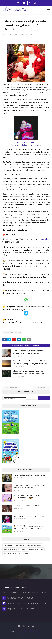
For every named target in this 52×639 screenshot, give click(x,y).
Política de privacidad (30, 635)
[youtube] (18, 3)
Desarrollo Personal (12, 332)
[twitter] (29, 3)
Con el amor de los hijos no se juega (29, 516)
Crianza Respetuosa (34, 545)
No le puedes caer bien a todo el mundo (31, 475)
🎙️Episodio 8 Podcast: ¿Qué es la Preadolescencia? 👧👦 (27, 496)
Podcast (23, 549)
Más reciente (11, 388)
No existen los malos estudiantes (27, 506)
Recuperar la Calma (36, 549)
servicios (44, 239)
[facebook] (24, 3)
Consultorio (20, 545)
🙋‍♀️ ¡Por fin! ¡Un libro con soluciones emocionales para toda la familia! (28, 527)
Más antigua (41, 388)
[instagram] (35, 3)
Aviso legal (18, 635)
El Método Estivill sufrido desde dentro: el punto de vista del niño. (31, 486)
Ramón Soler (9, 34)
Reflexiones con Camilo (12, 553)
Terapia (25, 553)
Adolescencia (8, 545)
